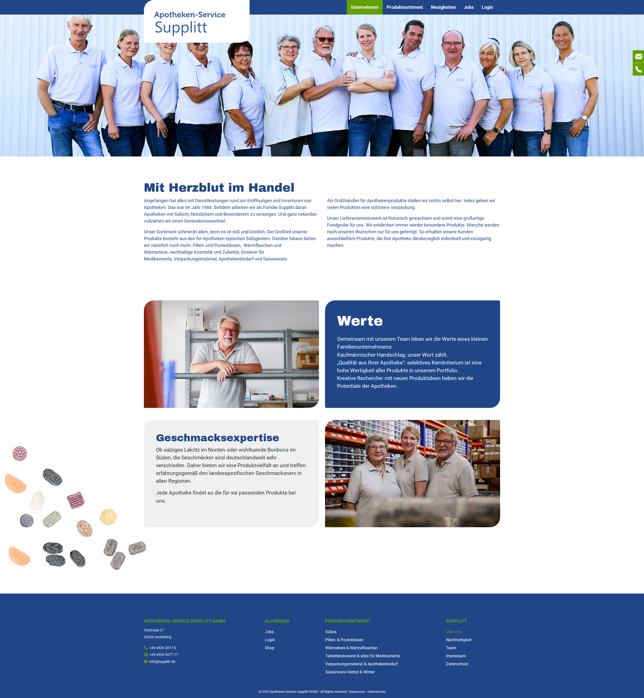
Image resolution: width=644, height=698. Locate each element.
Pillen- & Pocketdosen (344, 639)
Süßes (331, 631)
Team (451, 648)
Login (487, 7)
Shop (269, 648)
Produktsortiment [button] (405, 7)
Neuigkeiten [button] (443, 7)
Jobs (469, 7)
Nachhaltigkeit (459, 639)
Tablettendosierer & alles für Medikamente (362, 656)
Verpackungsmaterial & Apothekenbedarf (361, 664)
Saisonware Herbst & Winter (350, 672)
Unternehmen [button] (365, 7)
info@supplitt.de (162, 662)
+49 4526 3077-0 (162, 648)
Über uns (454, 631)
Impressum (456, 656)
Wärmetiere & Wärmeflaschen (351, 648)
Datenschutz (457, 664)
